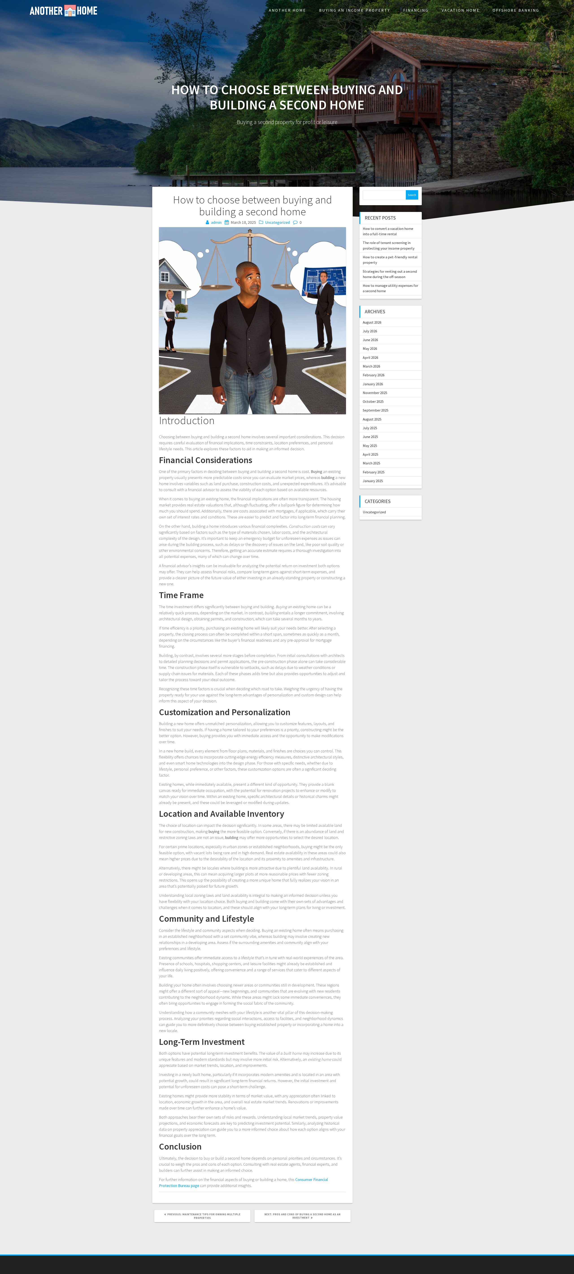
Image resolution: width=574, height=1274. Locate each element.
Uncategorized (277, 222)
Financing (415, 10)
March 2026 (371, 366)
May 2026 (370, 348)
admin (216, 222)
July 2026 (370, 331)
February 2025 (374, 472)
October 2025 (373, 401)
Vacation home (461, 10)
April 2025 (370, 454)
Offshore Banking (516, 10)
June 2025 (370, 436)
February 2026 (374, 375)
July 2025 (370, 428)
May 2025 (370, 445)
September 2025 (375, 410)
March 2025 (371, 463)
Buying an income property (354, 10)
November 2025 (375, 392)
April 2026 (370, 357)
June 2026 (370, 340)
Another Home (287, 10)
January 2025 (373, 481)
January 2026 (373, 384)
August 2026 (372, 322)
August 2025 (372, 419)
